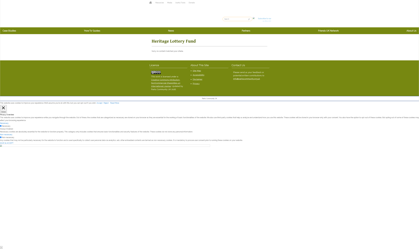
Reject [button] (106, 103)
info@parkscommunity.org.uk (246, 79)
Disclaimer (197, 79)
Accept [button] (99, 103)
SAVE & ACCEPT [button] (7, 143)
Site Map (197, 71)
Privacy (196, 83)
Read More (114, 103)
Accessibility (198, 75)
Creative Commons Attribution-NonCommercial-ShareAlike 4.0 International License (165, 83)
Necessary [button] (4, 123)
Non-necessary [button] (6, 135)
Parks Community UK (163, 17)
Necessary (6, 126)
